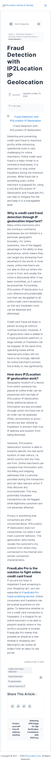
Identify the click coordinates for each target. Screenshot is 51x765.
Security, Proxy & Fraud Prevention (23, 37)
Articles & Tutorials (24, 34)
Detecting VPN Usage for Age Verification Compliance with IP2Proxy (33, 729)
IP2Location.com (33, 756)
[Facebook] (13, 706)
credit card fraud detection (15, 670)
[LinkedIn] (24, 706)
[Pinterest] (30, 706)
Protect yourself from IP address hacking (16, 729)
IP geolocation (14, 681)
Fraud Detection (15, 676)
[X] (18, 706)
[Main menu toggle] (45, 5)
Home (11, 34)
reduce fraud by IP (16, 686)
